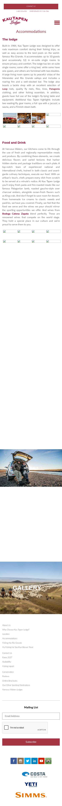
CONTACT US (30, 6)
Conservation (8, 672)
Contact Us (7, 653)
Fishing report (8, 666)
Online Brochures (9, 681)
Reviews (5, 676)
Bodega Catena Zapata (15, 214)
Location (5, 634)
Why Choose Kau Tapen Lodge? (15, 630)
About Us (6, 625)
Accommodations (9, 638)
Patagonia (54, 89)
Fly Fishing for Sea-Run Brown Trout (17, 647)
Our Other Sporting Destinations (16, 685)
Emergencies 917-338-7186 (39, 11)
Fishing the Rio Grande (12, 643)
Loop (5, 89)
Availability (6, 662)
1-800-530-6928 (21, 11)
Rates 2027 (7, 657)
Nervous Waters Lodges (12, 690)
